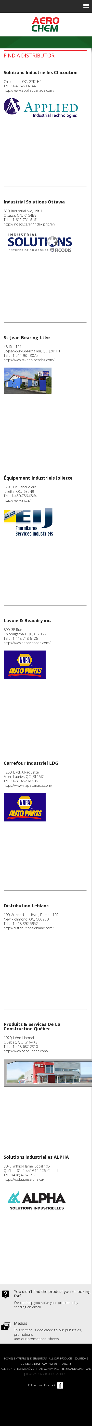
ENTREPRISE (21, 1358)
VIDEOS (36, 1363)
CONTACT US (49, 1363)
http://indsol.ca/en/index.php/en (29, 224)
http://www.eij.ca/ (17, 500)
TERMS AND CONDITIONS (76, 1368)
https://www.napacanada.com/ (28, 785)
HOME (8, 1358)
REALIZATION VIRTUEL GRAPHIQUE (47, 1374)
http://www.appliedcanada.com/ (29, 90)
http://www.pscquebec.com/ (26, 1051)
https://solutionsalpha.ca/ (24, 1179)
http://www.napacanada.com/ (27, 642)
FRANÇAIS (65, 1363)
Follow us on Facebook (41, 1385)
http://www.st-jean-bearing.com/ (29, 360)
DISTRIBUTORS (38, 1358)
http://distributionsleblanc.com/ (29, 928)
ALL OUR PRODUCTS (60, 1358)
